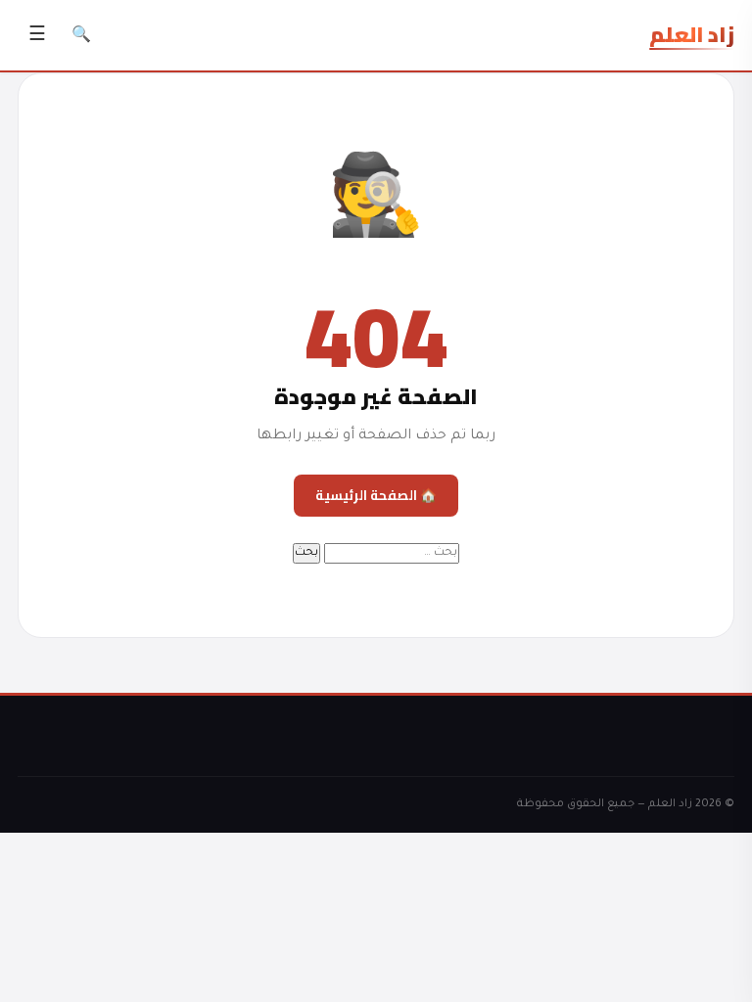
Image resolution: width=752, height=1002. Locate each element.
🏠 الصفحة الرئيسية (376, 495)
